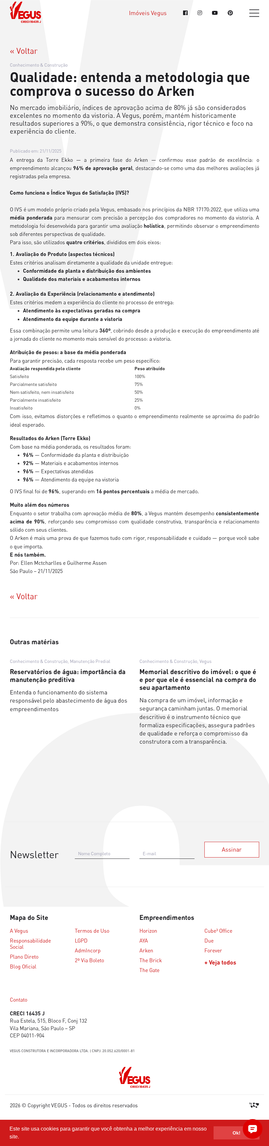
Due (209, 941)
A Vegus (19, 931)
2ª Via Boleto (89, 960)
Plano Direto (24, 957)
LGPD (81, 941)
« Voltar (24, 51)
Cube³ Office (218, 931)
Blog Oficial (23, 967)
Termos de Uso (92, 931)
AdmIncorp (88, 950)
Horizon (148, 931)
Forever (213, 950)
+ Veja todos (220, 962)
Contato (18, 1000)
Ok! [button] (236, 1132)
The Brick (150, 960)
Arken (146, 950)
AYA (143, 941)
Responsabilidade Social (30, 944)
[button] (21, 1137)
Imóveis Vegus (148, 13)
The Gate (149, 970)
